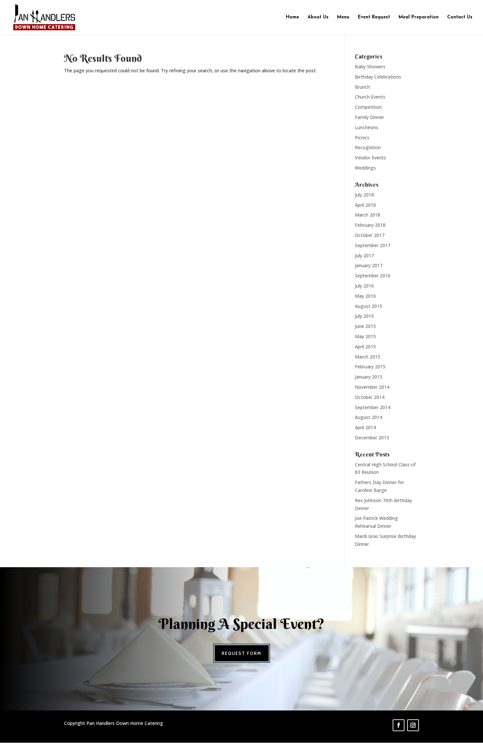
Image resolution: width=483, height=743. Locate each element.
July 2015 (364, 316)
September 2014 (372, 407)
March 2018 (367, 215)
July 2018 (364, 195)
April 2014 (365, 427)
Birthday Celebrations (378, 77)
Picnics (362, 137)
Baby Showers (370, 66)
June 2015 (365, 326)
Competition (368, 107)
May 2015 (365, 336)
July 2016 (364, 286)
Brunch (362, 87)
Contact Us (459, 17)
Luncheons (366, 127)
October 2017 (369, 235)
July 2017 (364, 255)
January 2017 (368, 265)
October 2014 (369, 397)
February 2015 (370, 366)
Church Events (370, 97)
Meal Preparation (419, 17)
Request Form (242, 653)
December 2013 (372, 437)
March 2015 (367, 357)
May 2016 (365, 296)
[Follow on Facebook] (398, 725)
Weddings (365, 168)
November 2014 (372, 387)
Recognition (368, 147)
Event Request (374, 17)
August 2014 (368, 417)
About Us (318, 17)
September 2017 (372, 245)
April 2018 (365, 205)
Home (292, 17)
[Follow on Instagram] (413, 725)
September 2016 (372, 275)
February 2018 (370, 225)
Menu (343, 17)
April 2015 (365, 346)
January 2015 (368, 377)
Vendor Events (370, 157)
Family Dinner (369, 117)
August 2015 (368, 306)
